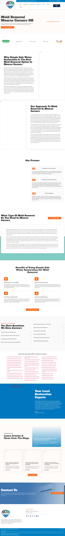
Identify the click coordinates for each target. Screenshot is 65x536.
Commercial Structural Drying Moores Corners (15, 378)
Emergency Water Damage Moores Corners (32, 363)
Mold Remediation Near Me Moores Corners (32, 376)
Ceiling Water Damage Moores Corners (13, 365)
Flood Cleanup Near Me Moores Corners (31, 371)
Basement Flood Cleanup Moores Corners (14, 360)
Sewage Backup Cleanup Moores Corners (32, 378)
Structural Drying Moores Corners (47, 360)
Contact (20, 7)
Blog (48, 4)
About (43, 4)
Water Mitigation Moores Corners (47, 375)
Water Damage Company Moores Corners (49, 363)
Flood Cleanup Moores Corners (30, 369)
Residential (25, 4)
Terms (12, 534)
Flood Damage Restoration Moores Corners (32, 373)
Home (20, 4)
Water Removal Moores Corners (47, 377)
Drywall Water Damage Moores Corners (31, 361)
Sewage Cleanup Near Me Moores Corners (49, 356)
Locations (38, 4)
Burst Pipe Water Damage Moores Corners (14, 363)
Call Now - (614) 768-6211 (32, 309)
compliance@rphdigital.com (6, 534)
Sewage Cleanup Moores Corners (30, 380)
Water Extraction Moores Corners (47, 373)
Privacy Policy (15, 534)
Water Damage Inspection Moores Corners (49, 365)
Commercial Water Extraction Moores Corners (32, 359)
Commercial (32, 4)
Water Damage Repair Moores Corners (48, 367)
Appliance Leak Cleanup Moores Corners (14, 358)
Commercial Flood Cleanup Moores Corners (14, 373)
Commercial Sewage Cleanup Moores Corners (15, 376)
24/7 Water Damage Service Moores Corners (14, 356)
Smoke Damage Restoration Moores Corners (49, 358)
